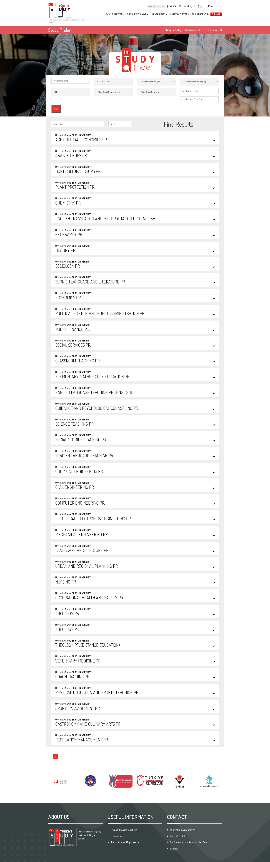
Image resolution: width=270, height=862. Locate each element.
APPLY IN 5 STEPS (179, 14)
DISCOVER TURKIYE (136, 14)
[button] (221, 6)
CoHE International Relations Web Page (188, 842)
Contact (212, 6)
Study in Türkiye (174, 30)
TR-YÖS (216, 14)
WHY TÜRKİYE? (114, 14)
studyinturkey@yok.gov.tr (182, 829)
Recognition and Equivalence (125, 842)
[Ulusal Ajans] (90, 780)
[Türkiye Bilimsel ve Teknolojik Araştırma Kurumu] (150, 780)
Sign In (202, 6)
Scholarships (117, 836)
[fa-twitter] (171, 6)
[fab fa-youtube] (175, 6)
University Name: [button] (81, 138)
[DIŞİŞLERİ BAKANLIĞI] (209, 780)
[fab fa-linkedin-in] (185, 6)
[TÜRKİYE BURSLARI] (120, 780)
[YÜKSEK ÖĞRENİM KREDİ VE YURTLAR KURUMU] (61, 780)
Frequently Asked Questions (124, 829)
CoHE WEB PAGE (178, 836)
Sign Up (192, 6)
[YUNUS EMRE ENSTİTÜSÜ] (179, 780)
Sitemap (174, 848)
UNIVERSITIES (158, 14)
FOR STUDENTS (200, 14)
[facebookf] (167, 6)
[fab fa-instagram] (180, 6)
